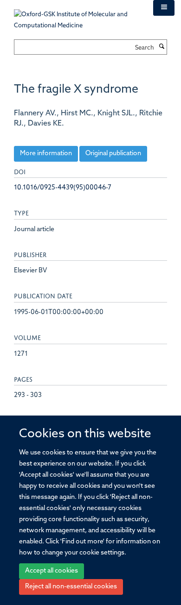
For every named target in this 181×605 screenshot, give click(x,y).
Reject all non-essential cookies (71, 586)
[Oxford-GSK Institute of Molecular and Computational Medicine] (76, 16)
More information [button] (46, 153)
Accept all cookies (51, 570)
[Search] (161, 47)
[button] (164, 8)
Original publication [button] (113, 153)
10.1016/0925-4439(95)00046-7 (62, 188)
